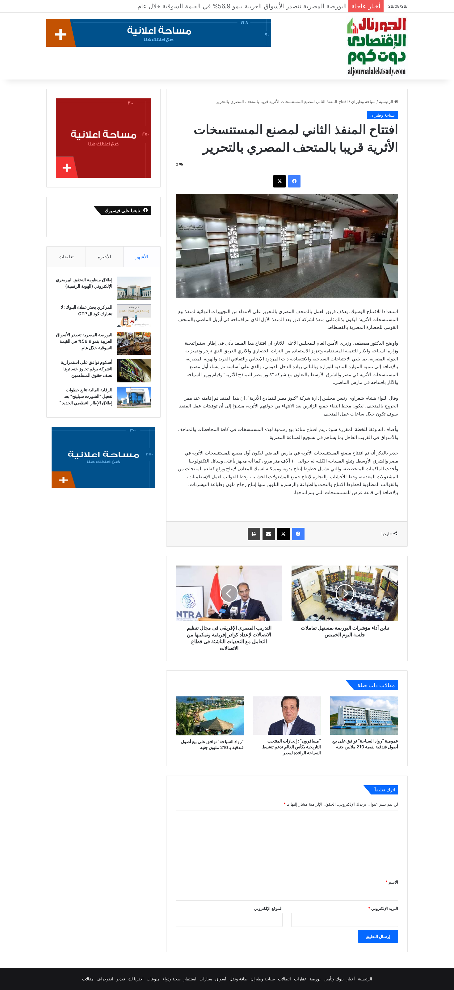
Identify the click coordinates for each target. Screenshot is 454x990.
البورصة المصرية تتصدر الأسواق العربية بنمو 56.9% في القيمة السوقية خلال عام (84, 341)
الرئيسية (386, 101)
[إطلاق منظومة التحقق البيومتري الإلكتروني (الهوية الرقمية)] (134, 288)
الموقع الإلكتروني (268, 908)
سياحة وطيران (363, 101)
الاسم (391, 882)
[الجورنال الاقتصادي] (377, 47)
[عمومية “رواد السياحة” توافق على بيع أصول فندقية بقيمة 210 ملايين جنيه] (364, 715)
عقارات (300, 978)
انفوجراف (105, 978)
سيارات (206, 978)
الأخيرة (104, 257)
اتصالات (284, 978)
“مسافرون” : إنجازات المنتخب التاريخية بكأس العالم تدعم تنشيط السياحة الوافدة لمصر (291, 746)
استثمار (190, 978)
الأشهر (142, 257)
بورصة (315, 978)
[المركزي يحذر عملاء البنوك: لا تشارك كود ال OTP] (134, 315)
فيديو (120, 978)
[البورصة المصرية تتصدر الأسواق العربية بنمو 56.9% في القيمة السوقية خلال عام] (134, 343)
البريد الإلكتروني (383, 908)
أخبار (351, 978)
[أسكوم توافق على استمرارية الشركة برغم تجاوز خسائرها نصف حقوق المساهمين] (134, 370)
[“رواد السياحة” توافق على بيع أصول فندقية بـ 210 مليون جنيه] (210, 715)
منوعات (153, 978)
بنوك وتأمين (334, 978)
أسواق (220, 978)
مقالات (88, 978)
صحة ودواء (172, 978)
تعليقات (66, 257)
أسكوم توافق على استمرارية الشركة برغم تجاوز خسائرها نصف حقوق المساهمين (238, 6)
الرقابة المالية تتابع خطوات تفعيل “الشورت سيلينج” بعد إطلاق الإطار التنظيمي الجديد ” (85, 396)
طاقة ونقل (238, 978)
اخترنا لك (136, 978)
